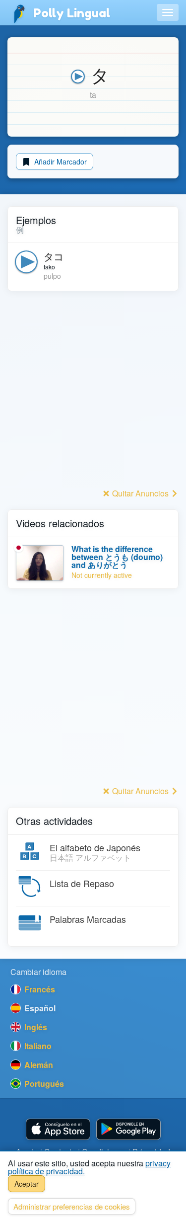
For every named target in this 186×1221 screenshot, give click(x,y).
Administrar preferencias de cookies (71, 1206)
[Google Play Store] (128, 1129)
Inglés (34, 1027)
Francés (38, 989)
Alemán (37, 1064)
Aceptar (26, 1184)
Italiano (37, 1046)
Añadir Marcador (59, 161)
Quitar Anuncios (140, 493)
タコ (53, 256)
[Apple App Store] (58, 1129)
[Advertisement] (93, 392)
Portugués (43, 1083)
